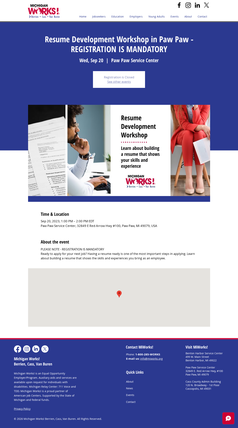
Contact (131, 402)
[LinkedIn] (197, 5)
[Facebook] (179, 5)
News (129, 388)
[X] (206, 5)
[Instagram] (188, 5)
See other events (119, 82)
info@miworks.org (151, 358)
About (130, 381)
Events (130, 395)
